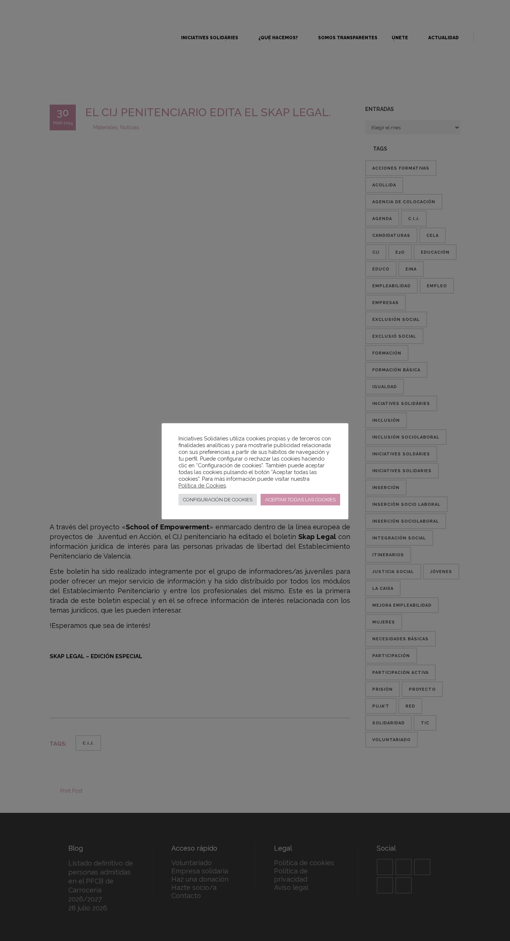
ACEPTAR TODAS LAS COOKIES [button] (300, 499)
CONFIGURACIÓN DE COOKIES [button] (217, 499)
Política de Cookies (202, 485)
